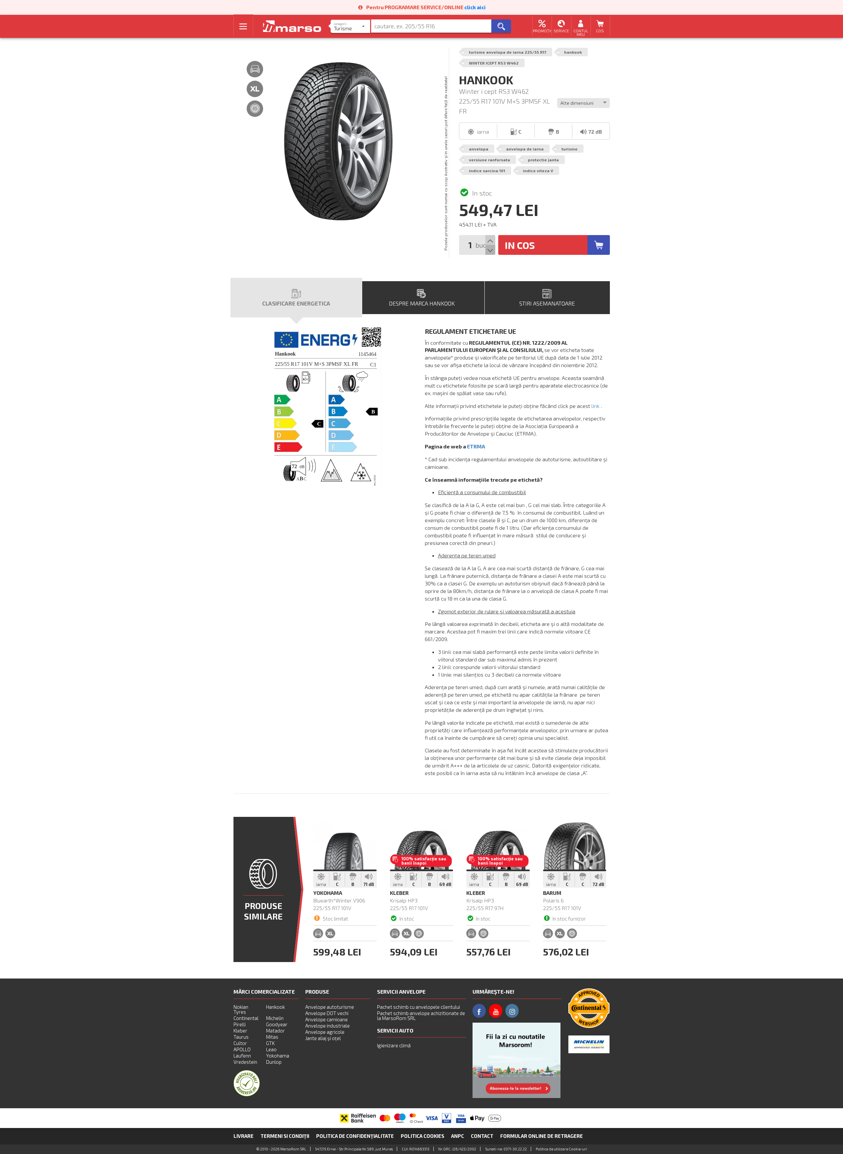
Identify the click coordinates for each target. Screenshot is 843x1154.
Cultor (240, 1043)
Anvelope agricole (324, 1032)
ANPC (457, 1136)
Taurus (241, 1037)
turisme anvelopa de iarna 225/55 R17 (507, 52)
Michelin (275, 1018)
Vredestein (245, 1062)
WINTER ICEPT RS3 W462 (494, 63)
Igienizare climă (394, 1045)
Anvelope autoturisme (329, 1007)
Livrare (243, 1136)
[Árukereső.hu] (246, 1094)
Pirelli (239, 1024)
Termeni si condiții (284, 1136)
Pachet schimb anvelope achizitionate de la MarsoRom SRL (421, 1015)
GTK (270, 1043)
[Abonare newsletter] (516, 1060)
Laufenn (242, 1056)
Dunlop (274, 1062)
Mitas (272, 1037)
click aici (475, 7)
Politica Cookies (422, 1136)
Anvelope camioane (326, 1019)
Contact (482, 1136)
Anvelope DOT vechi (326, 1013)
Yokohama (277, 1056)
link (595, 406)
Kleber (240, 1030)
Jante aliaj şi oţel (323, 1038)
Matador (275, 1030)
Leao (271, 1049)
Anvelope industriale (327, 1026)
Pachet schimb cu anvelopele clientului (418, 1007)
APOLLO (242, 1049)
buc (481, 245)
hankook (573, 52)
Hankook (275, 1007)
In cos (520, 245)
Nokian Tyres (240, 1009)
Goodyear (276, 1024)
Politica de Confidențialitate (355, 1136)
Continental (245, 1018)
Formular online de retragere (541, 1136)
